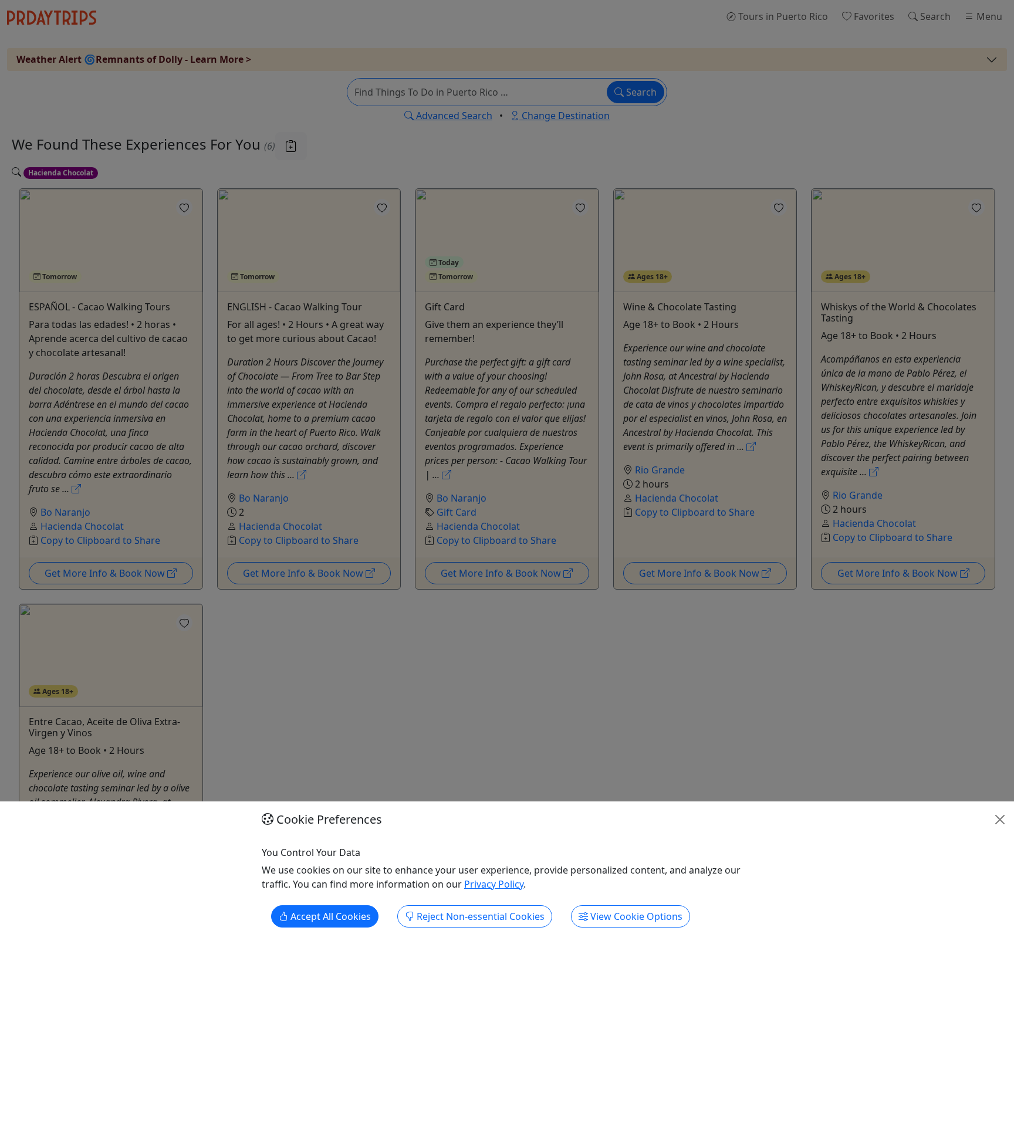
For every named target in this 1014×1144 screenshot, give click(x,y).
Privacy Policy (493, 884)
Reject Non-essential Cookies (479, 916)
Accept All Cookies (329, 916)
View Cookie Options (635, 916)
